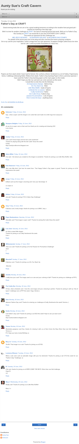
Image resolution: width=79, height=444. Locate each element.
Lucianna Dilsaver (12, 353)
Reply (7, 117)
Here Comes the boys (34, 98)
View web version (39, 428)
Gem (7, 299)
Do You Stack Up (37, 86)
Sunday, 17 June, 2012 (23, 244)
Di (6, 366)
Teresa (8, 326)
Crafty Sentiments (37, 92)
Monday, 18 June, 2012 (18, 274)
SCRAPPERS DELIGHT (38, 37)
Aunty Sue (5, 435)
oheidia (8, 274)
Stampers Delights (12, 123)
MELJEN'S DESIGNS (20, 37)
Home (39, 424)
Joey (7, 206)
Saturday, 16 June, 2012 (26, 217)
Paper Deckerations (12, 217)
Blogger (43, 442)
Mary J (8, 382)
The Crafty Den (11, 286)
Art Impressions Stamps (35, 84)
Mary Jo (8, 341)
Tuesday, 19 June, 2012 (18, 341)
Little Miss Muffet (34, 88)
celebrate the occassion (37, 90)
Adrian (8, 194)
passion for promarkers (35, 96)
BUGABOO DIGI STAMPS (57, 37)
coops (8, 179)
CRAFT (31, 31)
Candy (8, 137)
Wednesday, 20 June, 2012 (19, 382)
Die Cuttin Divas (34, 94)
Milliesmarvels (10, 244)
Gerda (8, 311)
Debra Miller (9, 154)
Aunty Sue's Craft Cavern (21, 6)
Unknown (9, 112)
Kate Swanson (10, 165)
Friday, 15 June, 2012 (19, 112)
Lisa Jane (9, 228)
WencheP (9, 259)
